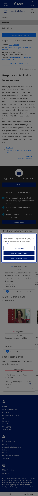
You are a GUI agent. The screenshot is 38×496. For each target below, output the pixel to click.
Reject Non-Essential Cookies (19, 258)
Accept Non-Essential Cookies (19, 253)
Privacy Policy (8, 243)
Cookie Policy (15, 243)
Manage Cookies (19, 248)
